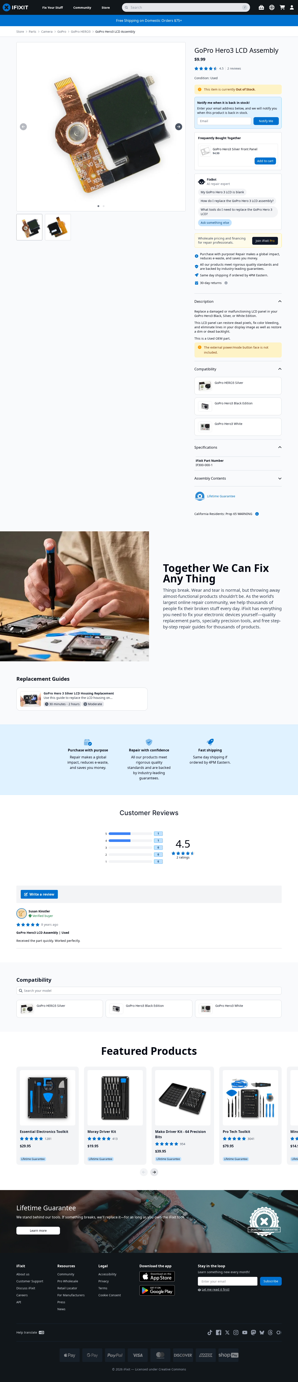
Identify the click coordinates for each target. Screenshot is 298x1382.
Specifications (205, 447)
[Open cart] (282, 7)
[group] (23, 126)
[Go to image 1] (98, 206)
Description (204, 301)
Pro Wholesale (67, 1281)
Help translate (26, 1332)
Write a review (41, 894)
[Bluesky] (262, 1332)
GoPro (61, 31)
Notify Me (266, 121)
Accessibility (107, 1274)
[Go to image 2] (103, 206)
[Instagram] (236, 1332)
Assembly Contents (210, 478)
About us (22, 1274)
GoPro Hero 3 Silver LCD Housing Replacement (79, 693)
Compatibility (205, 369)
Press (61, 1302)
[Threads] (270, 1332)
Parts (32, 31)
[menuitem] (52, 7)
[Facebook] (218, 1332)
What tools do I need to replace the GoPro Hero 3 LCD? (236, 211)
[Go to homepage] (17, 7)
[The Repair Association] (279, 1332)
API (18, 1302)
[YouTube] (244, 1332)
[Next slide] (154, 1172)
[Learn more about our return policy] (226, 282)
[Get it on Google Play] (157, 1290)
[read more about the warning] (257, 513)
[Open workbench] (261, 7)
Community (65, 1274)
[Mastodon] (253, 1332)
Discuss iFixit (25, 1288)
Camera (47, 31)
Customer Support (29, 1281)
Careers (22, 1295)
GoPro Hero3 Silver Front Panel (235, 149)
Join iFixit (265, 241)
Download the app (155, 1266)
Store (20, 31)
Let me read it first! (215, 1289)
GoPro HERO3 (81, 31)
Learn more (38, 1230)
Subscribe (271, 1281)
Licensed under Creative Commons (160, 1369)
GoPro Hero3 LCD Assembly (115, 31)
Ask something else (215, 223)
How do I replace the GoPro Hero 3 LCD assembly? (237, 201)
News (61, 1309)
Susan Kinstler (39, 911)
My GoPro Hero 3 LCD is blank (222, 192)
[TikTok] (209, 1332)
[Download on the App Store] (157, 1276)
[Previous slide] (144, 1172)
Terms (102, 1288)
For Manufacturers (71, 1295)
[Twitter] (227, 1332)
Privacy (103, 1281)
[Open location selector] (271, 7)
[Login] (291, 7)
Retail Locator (67, 1288)
